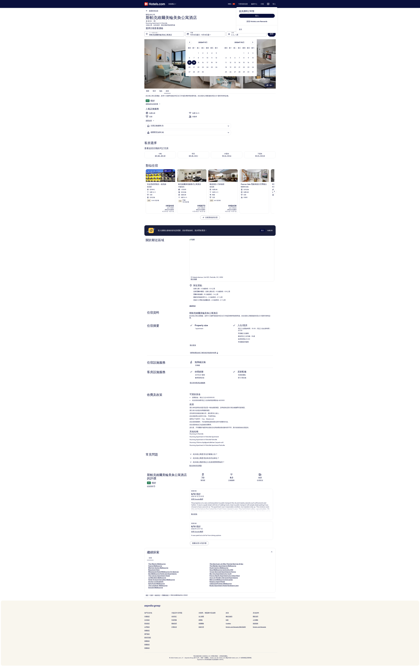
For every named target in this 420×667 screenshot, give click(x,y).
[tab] (150, 557)
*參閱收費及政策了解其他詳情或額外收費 (203, 353)
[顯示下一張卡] (274, 191)
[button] (198, 53)
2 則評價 (150, 486)
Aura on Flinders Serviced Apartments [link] (224, 578)
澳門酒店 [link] (147, 634)
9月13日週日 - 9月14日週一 (200, 35)
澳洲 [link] (151, 595)
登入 (274, 4)
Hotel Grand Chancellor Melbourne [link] (161, 580)
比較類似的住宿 (211, 217)
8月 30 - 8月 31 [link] (160, 156)
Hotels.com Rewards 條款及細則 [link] (236, 627)
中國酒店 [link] (147, 616)
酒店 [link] (147, 595)
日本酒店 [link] (147, 620)
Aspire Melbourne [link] (155, 566)
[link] (256, 29)
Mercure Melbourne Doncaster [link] (221, 580)
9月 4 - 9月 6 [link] (226, 156)
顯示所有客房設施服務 (197, 383)
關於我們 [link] (255, 616)
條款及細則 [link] (229, 616)
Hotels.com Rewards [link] (259, 627)
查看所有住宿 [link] (153, 11)
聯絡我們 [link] (174, 623)
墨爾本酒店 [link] (165, 595)
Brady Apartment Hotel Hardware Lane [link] (224, 586)
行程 (262, 4)
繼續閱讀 (192, 306)
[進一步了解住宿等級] (154, 21)
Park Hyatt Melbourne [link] (156, 584)
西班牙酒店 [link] (147, 637)
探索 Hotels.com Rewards (257, 21)
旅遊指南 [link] (255, 623)
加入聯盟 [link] (201, 616)
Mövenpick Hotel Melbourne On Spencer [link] (163, 572)
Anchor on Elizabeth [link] (155, 582)
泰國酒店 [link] (147, 641)
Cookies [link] (228, 623)
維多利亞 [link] (157, 595)
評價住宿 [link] (174, 627)
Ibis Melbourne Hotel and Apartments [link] (162, 574)
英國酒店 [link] (147, 648)
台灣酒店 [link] (147, 627)
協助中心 (254, 4)
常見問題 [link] (174, 620)
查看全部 (149, 121)
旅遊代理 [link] (201, 627)
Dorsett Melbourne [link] (155, 588)
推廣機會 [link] (201, 623)
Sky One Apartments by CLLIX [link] (220, 574)
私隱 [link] (227, 620)
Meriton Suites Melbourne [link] (158, 568)
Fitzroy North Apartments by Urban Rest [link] (225, 576)
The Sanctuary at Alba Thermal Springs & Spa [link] (226, 564)
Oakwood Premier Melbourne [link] (221, 584)
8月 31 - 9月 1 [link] (193, 156)
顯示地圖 (194, 279)
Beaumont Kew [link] (154, 570)
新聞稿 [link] (201, 620)
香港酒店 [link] (147, 623)
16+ (270, 85)
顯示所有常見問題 (195, 466)
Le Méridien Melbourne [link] (157, 578)
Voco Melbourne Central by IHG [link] (221, 570)
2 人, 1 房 (234, 35)
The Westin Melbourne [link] (157, 564)
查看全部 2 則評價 (152, 104)
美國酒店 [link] (147, 630)
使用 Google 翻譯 (197, 499)
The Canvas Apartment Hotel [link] (159, 576)
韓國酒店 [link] (147, 644)
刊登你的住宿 (243, 4)
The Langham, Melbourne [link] (157, 586)
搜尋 (271, 34)
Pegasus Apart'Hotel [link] (217, 582)
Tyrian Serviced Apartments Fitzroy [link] (223, 572)
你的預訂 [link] (174, 616)
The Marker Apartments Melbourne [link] (223, 566)
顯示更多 (193, 345)
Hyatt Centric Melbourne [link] (219, 568)
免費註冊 (270, 230)
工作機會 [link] (255, 620)
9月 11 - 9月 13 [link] (260, 156)
